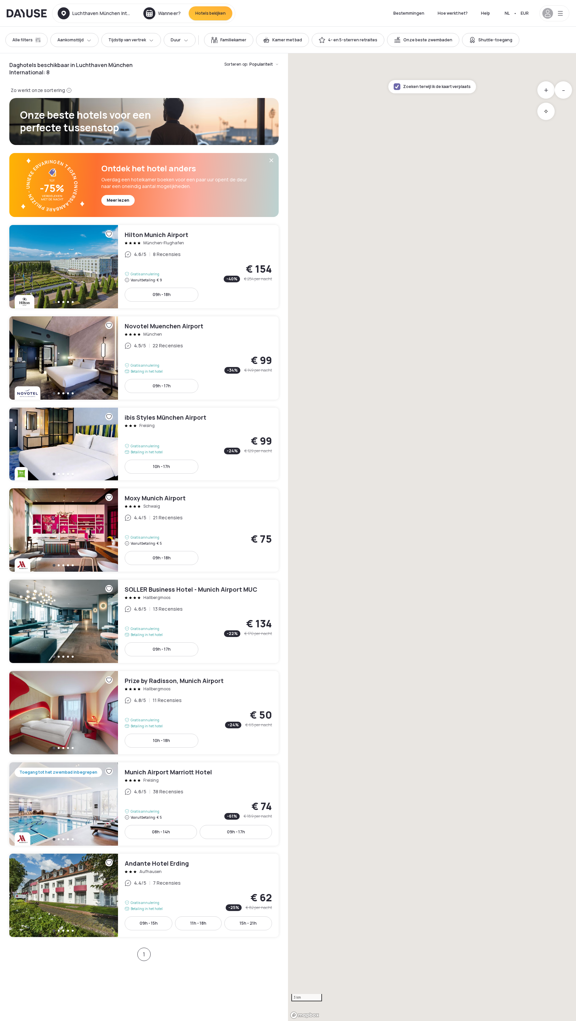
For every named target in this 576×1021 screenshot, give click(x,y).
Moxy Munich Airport (144, 530)
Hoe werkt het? (453, 13)
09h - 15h (149, 923)
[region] (432, 537)
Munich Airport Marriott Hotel (144, 804)
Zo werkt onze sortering (38, 90)
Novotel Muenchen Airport (144, 358)
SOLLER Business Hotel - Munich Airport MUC (144, 621)
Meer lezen (118, 200)
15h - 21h (248, 923)
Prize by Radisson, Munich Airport (144, 712)
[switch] (228, 40)
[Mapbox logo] (304, 1015)
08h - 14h (161, 832)
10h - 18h (161, 740)
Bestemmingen (408, 13)
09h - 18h (162, 294)
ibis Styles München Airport (144, 444)
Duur (176, 40)
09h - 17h (162, 386)
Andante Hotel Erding (144, 895)
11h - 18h (198, 923)
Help (485, 13)
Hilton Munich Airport (144, 266)
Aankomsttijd (70, 40)
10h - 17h (161, 466)
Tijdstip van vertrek (127, 40)
